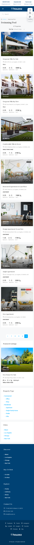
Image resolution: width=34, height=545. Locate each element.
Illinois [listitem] (7, 494)
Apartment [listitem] (9, 407)
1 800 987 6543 (6, 2)
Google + (17, 526)
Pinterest (15, 529)
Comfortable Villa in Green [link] (12, 144)
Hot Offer (28, 289)
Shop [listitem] (7, 402)
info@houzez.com (6, 4)
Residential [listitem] (7, 405)
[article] (17, 367)
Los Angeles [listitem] (8, 433)
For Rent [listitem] (7, 477)
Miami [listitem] (6, 430)
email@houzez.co (10, 514)
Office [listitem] (8, 399)
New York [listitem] (7, 438)
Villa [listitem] (7, 416)
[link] (17, 44)
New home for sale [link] (9, 375)
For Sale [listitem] (7, 474)
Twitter (18, 523)
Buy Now (30, 13)
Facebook (9, 523)
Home (4, 19)
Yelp (22, 529)
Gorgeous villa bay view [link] (11, 101)
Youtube (26, 526)
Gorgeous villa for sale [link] (10, 59)
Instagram (26, 523)
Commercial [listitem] (8, 396)
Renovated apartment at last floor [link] (15, 186)
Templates (30, 19)
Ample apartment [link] (9, 271)
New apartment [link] (8, 314)
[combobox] (19, 29)
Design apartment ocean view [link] (13, 229)
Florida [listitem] (7, 489)
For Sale (29, 34)
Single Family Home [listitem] (12, 410)
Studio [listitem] (8, 413)
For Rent (29, 119)
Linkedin (9, 526)
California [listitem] (7, 492)
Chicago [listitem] (6, 436)
